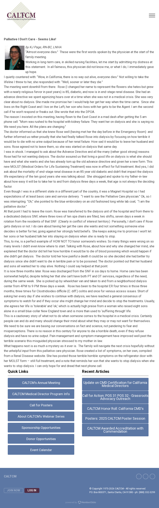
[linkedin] (152, 476)
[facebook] (139, 476)
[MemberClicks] (21, 15)
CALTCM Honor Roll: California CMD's (115, 409)
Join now (13, 490)
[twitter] (145, 476)
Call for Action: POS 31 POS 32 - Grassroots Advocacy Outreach (115, 397)
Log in (32, 490)
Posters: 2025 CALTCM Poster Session (115, 418)
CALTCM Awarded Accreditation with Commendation (115, 429)
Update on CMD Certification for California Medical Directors (115, 384)
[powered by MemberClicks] (79, 503)
